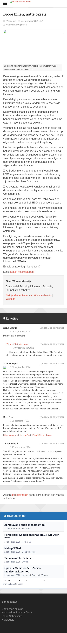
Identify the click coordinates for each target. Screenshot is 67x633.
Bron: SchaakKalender (13, 584)
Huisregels (8, 619)
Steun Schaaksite (12, 616)
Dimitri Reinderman (17, 344)
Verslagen (11, 20)
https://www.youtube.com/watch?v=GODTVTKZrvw (27, 435)
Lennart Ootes (24, 612)
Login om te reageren (52, 328)
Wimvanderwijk (14, 24)
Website (10, 298)
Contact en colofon (12, 609)
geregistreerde (20, 494)
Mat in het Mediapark (22, 271)
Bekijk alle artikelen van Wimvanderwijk (29, 295)
